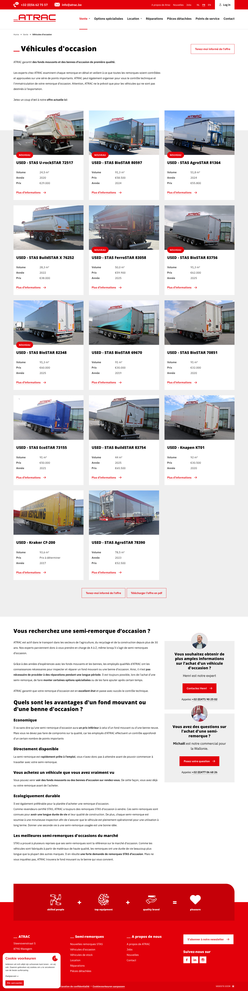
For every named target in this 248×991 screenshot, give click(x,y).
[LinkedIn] (194, 959)
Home (16, 34)
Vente (25, 34)
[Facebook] (186, 959)
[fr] (34, 18)
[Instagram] (203, 959)
